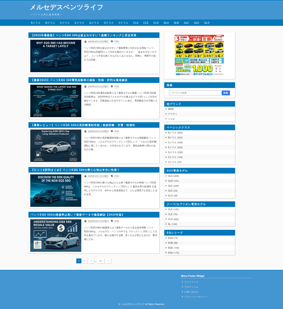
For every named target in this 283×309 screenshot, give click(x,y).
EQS (173, 252)
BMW (171, 109)
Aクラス (35, 23)
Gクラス (94, 23)
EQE (173, 247)
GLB (176, 23)
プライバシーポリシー (195, 296)
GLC (186, 23)
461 (101, 260)
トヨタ (171, 118)
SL (172, 224)
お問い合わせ (191, 291)
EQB (172, 242)
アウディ (172, 113)
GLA (166, 23)
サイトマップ (191, 281)
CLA (135, 23)
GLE (196, 23)
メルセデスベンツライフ (67, 6)
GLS (206, 23)
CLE (146, 23)
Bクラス (50, 23)
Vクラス (123, 23)
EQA (172, 237)
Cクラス (65, 23)
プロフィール (191, 286)
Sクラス (109, 23)
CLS (156, 23)
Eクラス (79, 23)
